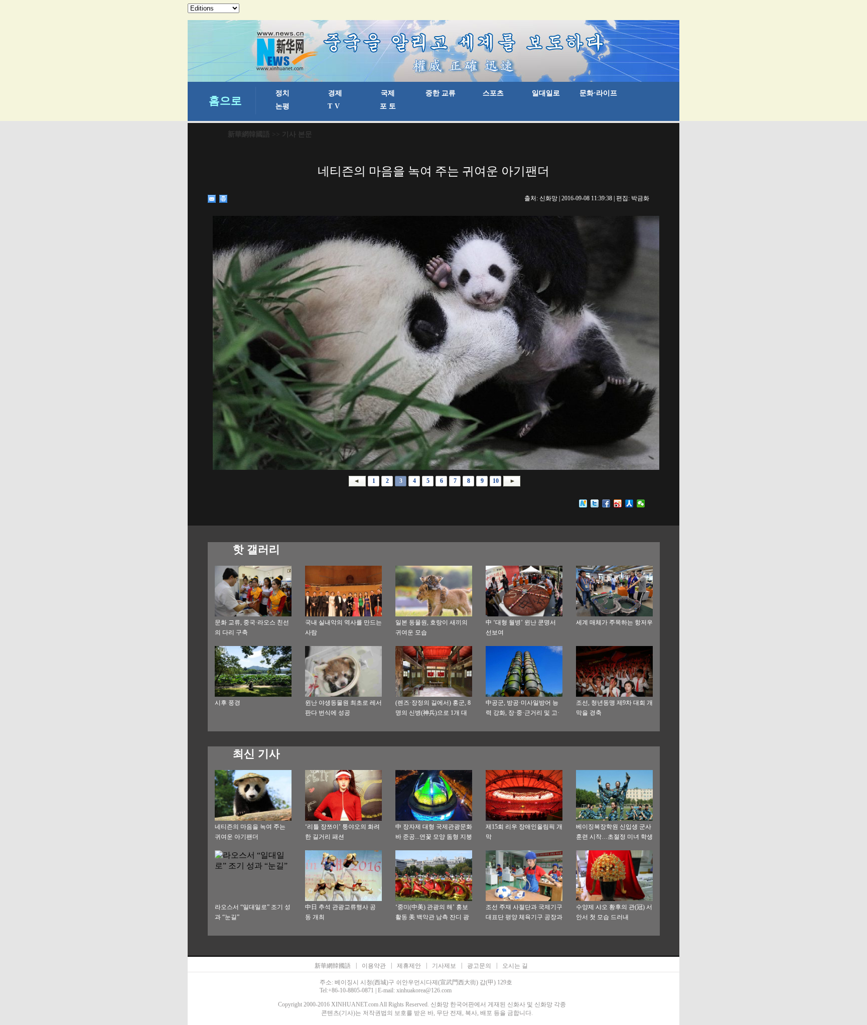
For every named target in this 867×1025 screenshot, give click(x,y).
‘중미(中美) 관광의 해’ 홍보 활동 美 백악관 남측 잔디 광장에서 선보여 (432, 917)
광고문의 (479, 965)
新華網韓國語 (249, 134)
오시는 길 (515, 965)
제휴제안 (409, 965)
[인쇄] (223, 199)
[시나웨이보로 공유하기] (618, 503)
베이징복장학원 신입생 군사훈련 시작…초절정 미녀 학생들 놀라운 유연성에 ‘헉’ (614, 836)
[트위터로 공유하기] (595, 503)
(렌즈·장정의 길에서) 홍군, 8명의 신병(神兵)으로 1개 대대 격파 (433, 712)
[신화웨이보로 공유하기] (583, 503)
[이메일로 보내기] (212, 199)
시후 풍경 (227, 702)
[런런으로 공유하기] (629, 503)
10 (496, 480)
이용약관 (374, 965)
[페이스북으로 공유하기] (606, 503)
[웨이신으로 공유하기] (641, 503)
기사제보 (444, 965)
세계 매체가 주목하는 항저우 (614, 622)
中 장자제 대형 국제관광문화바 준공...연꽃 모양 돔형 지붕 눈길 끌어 (433, 836)
